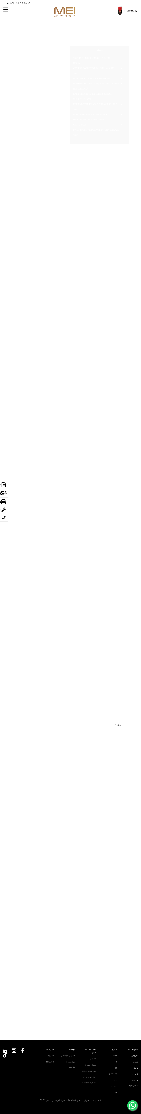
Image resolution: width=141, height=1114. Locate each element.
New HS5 (113, 1074)
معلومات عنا (132, 1050)
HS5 (115, 1068)
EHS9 (115, 1056)
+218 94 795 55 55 (19, 3)
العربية (51, 1056)
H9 (116, 1062)
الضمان (93, 1059)
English (50, 1062)
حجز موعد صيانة (89, 1071)
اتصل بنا (134, 1074)
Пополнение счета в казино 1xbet (92, 79)
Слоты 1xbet (79, 125)
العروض (134, 1056)
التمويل (135, 1062)
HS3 (115, 1081)
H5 (116, 1093)
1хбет (118, 725)
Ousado (113, 1087)
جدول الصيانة (90, 1065)
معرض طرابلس (68, 1056)
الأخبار (135, 1068)
